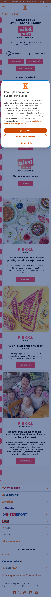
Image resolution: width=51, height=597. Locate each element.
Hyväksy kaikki (25, 130)
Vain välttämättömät (25, 137)
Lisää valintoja (25, 143)
